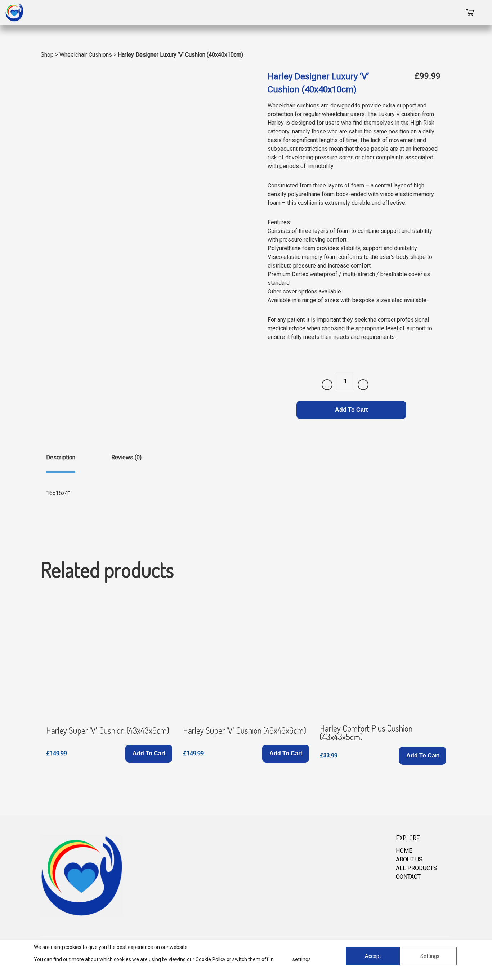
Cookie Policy (210, 959)
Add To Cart (351, 410)
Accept (373, 956)
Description (60, 457)
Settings (429, 956)
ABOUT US (409, 859)
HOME (404, 850)
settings (301, 959)
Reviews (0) (126, 457)
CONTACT (408, 876)
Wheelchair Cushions (85, 54)
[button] (148, 754)
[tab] (60, 463)
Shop (47, 54)
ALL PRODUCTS (416, 868)
